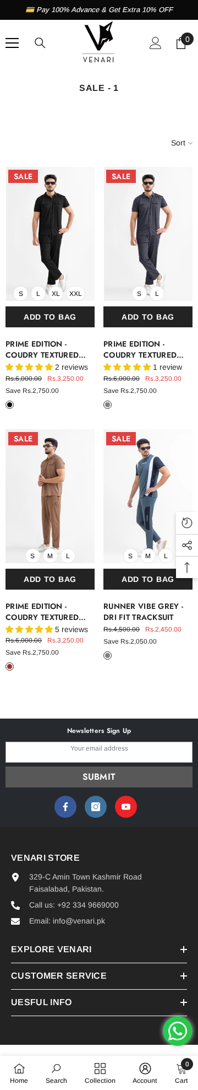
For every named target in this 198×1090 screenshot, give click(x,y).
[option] (99, 10)
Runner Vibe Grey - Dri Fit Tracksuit (143, 612)
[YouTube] (126, 807)
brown (10, 666)
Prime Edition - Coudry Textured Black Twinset (42, 349)
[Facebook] (65, 807)
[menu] (12, 43)
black (10, 405)
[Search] (40, 43)
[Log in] (156, 43)
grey (107, 405)
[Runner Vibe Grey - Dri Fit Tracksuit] (148, 496)
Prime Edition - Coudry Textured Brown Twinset (42, 612)
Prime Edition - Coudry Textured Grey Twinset (140, 349)
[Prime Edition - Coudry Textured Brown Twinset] (50, 496)
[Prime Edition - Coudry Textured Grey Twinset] (148, 234)
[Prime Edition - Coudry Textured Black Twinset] (50, 234)
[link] (56, 1073)
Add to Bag (50, 316)
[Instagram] (96, 807)
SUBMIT (99, 776)
